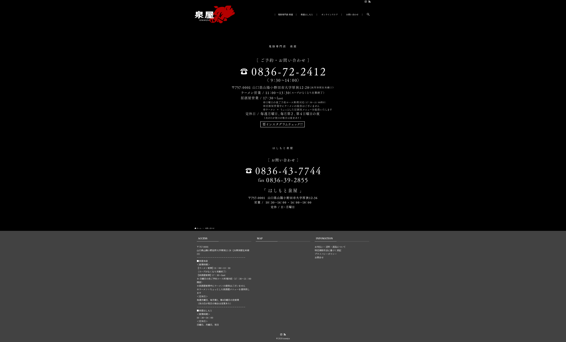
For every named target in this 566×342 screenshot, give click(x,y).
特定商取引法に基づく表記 (328, 250)
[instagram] (366, 1)
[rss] (369, 1)
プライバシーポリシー (326, 253)
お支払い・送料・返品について (330, 246)
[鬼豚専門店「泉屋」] (215, 14)
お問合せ (319, 257)
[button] (368, 14)
